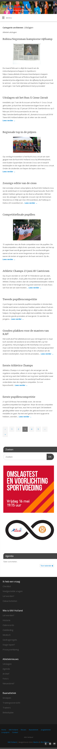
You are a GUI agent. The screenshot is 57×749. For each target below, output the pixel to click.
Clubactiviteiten (10, 601)
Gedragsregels (10, 639)
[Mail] (54, 5)
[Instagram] (50, 5)
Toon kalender (46, 565)
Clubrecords (8, 625)
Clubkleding (8, 630)
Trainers (7, 707)
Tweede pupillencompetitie (20, 299)
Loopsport (5, 732)
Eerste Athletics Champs (18, 365)
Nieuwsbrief (8, 683)
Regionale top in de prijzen (19, 132)
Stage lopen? (9, 644)
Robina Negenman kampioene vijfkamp (27, 39)
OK (49, 457)
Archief (6, 673)
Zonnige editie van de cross (20, 183)
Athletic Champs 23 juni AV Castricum (26, 271)
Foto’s (6, 678)
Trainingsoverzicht (11, 702)
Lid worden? (8, 596)
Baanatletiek (33, 730)
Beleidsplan (8, 712)
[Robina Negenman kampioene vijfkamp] (28, 54)
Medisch (7, 634)
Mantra (36, 742)
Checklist (7, 586)
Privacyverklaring (11, 649)
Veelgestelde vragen (13, 591)
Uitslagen (7, 663)
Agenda (6, 668)
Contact (15, 732)
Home (3, 730)
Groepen (7, 697)
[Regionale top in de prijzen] (28, 145)
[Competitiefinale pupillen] (28, 230)
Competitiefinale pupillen (19, 214)
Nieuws (23, 730)
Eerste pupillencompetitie (19, 396)
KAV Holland (13, 6)
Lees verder (9, 120)
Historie (6, 620)
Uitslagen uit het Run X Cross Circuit (25, 97)
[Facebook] (46, 5)
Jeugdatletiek (46, 730)
